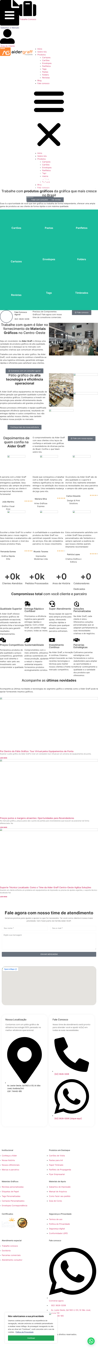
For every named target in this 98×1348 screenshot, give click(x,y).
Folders (45, 75)
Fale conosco (43, 83)
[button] (49, 118)
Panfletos (46, 66)
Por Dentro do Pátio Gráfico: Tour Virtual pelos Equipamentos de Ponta (36, 751)
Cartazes (46, 57)
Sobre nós (42, 52)
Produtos (41, 54)
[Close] (52, 1314)
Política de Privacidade (24, 1332)
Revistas (46, 77)
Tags (44, 69)
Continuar (31, 1338)
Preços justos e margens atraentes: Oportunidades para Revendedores (37, 818)
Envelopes (47, 63)
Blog (39, 80)
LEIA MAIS (3, 758)
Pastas (45, 72)
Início (39, 49)
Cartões (45, 60)
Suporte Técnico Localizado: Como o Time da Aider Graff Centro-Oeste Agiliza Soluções (45, 887)
